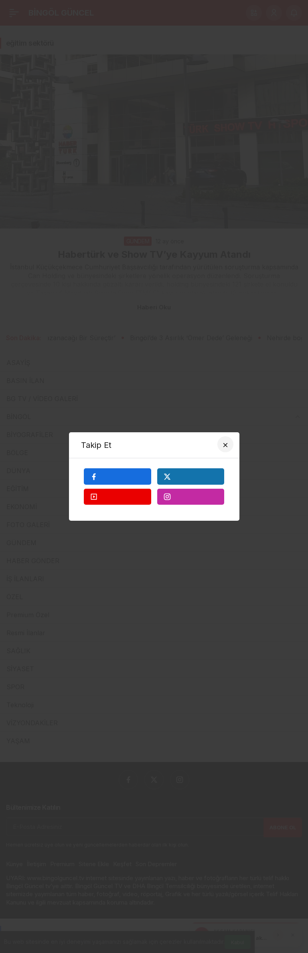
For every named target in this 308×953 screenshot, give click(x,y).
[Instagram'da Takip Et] (191, 497)
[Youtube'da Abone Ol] (117, 497)
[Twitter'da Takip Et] (191, 476)
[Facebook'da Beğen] (117, 476)
